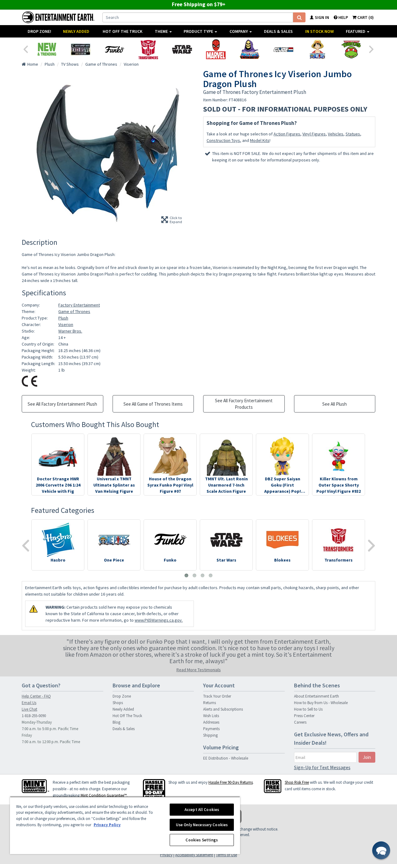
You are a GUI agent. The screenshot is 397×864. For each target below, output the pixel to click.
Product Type (199, 31)
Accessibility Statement (194, 854)
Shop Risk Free (297, 782)
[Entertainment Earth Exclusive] (80, 49)
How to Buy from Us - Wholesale (321, 702)
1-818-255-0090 (34, 715)
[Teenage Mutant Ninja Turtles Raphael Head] (351, 49)
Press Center (304, 715)
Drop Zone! (39, 31)
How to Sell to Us (308, 709)
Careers (300, 722)
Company (239, 31)
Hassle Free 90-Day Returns (230, 782)
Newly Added (76, 31)
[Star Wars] (182, 49)
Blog (116, 722)
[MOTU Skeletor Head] (249, 49)
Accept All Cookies (202, 809)
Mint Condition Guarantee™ (104, 795)
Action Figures (287, 134)
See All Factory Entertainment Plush (62, 404)
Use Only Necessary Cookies (202, 824)
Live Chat (29, 709)
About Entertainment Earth (316, 696)
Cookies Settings (201, 840)
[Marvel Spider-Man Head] (215, 49)
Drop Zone (122, 696)
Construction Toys (223, 140)
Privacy (166, 854)
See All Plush (334, 404)
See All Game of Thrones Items (153, 404)
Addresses (211, 722)
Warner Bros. (70, 331)
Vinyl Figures (314, 134)
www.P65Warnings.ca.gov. (159, 620)
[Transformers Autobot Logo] (148, 49)
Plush (63, 318)
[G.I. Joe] (283, 49)
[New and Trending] (46, 49)
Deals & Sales (278, 31)
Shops (118, 702)
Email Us (29, 702)
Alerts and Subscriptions (223, 709)
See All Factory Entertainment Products (244, 404)
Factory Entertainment (79, 305)
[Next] (371, 48)
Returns (209, 702)
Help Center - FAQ (36, 696)
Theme (162, 31)
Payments (211, 728)
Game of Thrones (74, 311)
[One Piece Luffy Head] (317, 49)
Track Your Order (217, 696)
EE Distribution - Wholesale (225, 758)
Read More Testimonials (198, 669)
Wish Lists (211, 715)
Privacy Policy (107, 824)
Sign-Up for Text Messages (322, 767)
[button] (381, 850)
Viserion (65, 324)
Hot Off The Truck (122, 31)
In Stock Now (319, 31)
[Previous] (25, 48)
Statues (353, 134)
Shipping (210, 735)
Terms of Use (226, 854)
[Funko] (114, 49)
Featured (356, 31)
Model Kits (260, 140)
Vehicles (335, 134)
